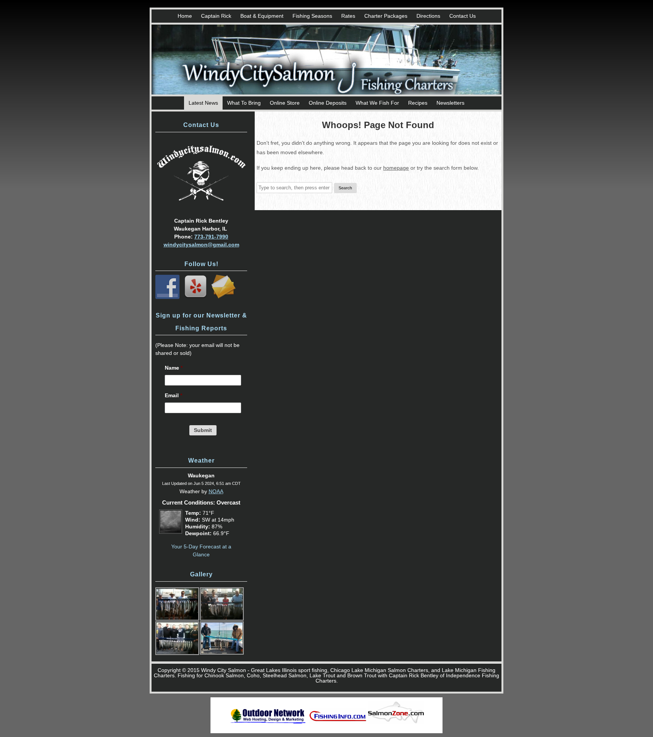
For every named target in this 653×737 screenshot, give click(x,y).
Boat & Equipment (261, 16)
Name (174, 368)
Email (173, 395)
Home (185, 16)
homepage (396, 168)
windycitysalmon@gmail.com (201, 245)
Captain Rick (216, 16)
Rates (348, 16)
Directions (428, 16)
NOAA (216, 491)
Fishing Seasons (312, 16)
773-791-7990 (211, 237)
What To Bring (244, 103)
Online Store (285, 103)
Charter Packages (385, 16)
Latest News (203, 103)
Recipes (417, 103)
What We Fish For (377, 103)
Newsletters (450, 103)
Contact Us (462, 16)
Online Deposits (328, 103)
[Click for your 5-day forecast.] (168, 532)
